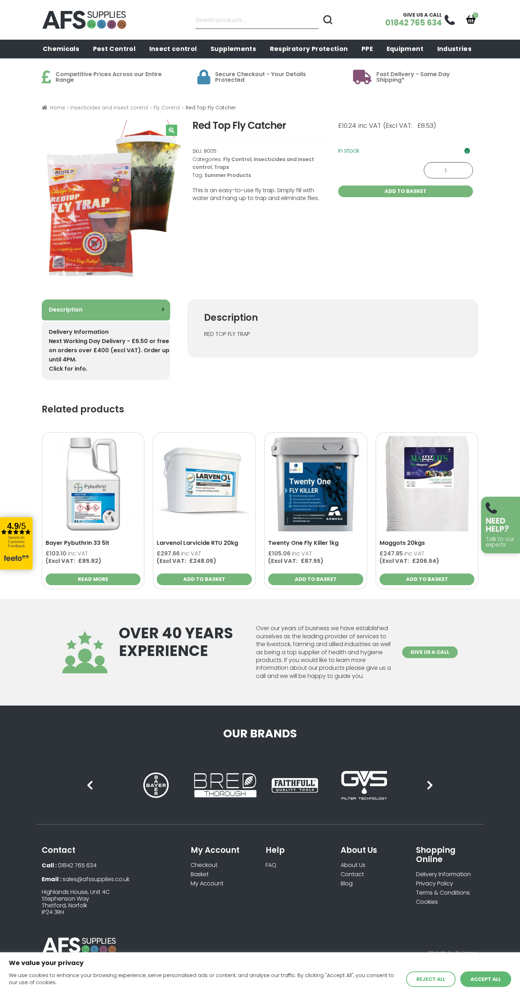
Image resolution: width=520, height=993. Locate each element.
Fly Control (167, 107)
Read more (93, 579)
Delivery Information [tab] (109, 350)
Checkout (204, 865)
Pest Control (114, 49)
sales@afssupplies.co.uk (96, 879)
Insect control (173, 49)
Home (57, 107)
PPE (367, 49)
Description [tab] (65, 310)
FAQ (271, 865)
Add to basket (406, 191)
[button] (171, 130)
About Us (353, 865)
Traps (221, 167)
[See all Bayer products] (156, 785)
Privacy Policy (434, 883)
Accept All (485, 979)
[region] (260, 972)
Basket (200, 874)
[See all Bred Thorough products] (225, 785)
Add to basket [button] (204, 579)
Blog (347, 883)
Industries (454, 49)
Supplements (233, 49)
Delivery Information (443, 874)
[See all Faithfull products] (295, 785)
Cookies (427, 902)
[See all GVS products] (364, 785)
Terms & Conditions (443, 893)
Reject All (430, 979)
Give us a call (429, 652)
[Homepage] (86, 19)
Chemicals (61, 49)
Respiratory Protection (309, 49)
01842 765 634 (77, 865)
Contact (352, 874)
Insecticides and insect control (109, 107)
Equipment (405, 49)
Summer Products (227, 175)
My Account (207, 883)
